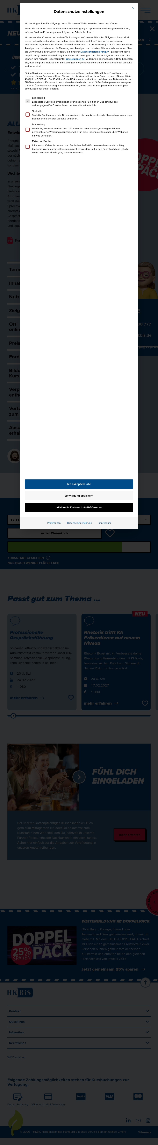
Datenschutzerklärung (93, 51)
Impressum (105, 522)
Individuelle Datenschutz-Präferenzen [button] (79, 507)
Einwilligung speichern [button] (79, 495)
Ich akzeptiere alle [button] (79, 484)
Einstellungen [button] (73, 58)
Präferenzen (54, 522)
